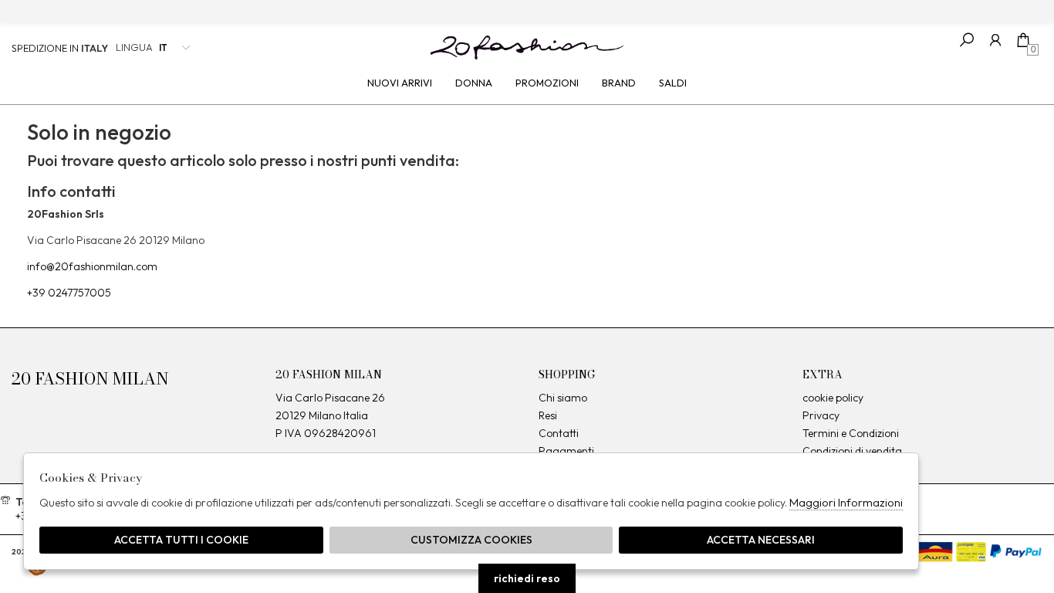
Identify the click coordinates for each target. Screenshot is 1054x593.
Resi (548, 415)
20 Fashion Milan (527, 47)
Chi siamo (563, 398)
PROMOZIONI (547, 82)
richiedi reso (527, 578)
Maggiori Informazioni (846, 502)
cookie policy (832, 398)
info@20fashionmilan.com (92, 266)
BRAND (619, 82)
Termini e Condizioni (850, 433)
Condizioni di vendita (852, 451)
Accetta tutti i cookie (181, 540)
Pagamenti (566, 451)
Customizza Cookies (471, 540)
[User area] (995, 40)
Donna (473, 82)
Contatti (559, 433)
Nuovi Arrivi (399, 82)
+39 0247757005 (69, 293)
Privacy (820, 415)
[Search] (966, 40)
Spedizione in (60, 48)
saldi (673, 82)
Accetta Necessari (761, 540)
